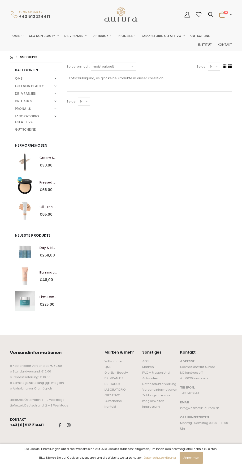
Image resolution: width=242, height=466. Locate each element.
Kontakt (110, 406)
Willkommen (114, 361)
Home (11, 57)
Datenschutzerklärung (159, 384)
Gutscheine (113, 401)
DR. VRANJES (113, 378)
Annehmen (191, 458)
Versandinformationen (159, 389)
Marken (148, 367)
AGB (145, 361)
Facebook (59, 425)
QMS (108, 367)
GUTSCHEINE (25, 129)
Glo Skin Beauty (116, 372)
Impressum (151, 406)
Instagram (68, 425)
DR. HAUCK (112, 384)
